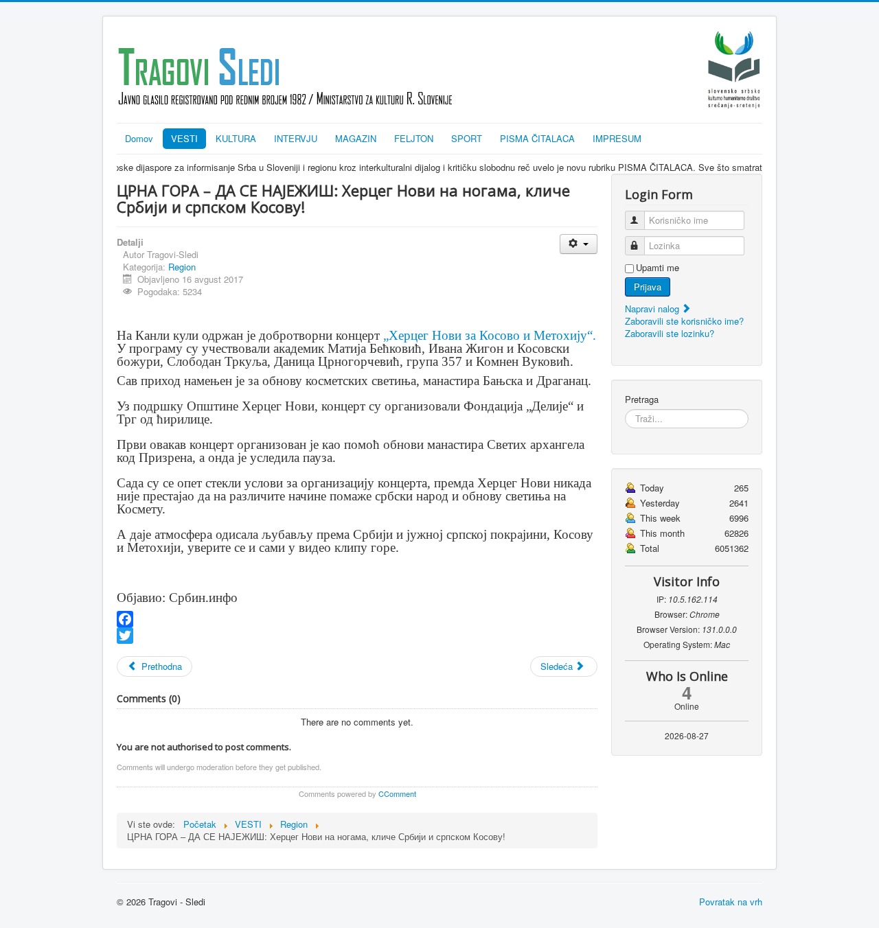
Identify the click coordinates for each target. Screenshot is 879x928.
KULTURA (236, 138)
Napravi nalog (653, 308)
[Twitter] (357, 635)
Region (182, 266)
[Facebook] (357, 619)
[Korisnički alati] (578, 244)
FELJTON (413, 138)
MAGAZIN (355, 138)
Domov (139, 138)
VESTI (184, 138)
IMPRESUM (617, 138)
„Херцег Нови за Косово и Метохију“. (489, 335)
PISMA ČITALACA (537, 138)
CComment (397, 793)
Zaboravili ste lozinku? (669, 333)
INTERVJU (295, 138)
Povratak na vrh (730, 901)
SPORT (466, 138)
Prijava (647, 286)
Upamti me (657, 268)
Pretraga (642, 399)
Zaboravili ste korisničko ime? (684, 320)
